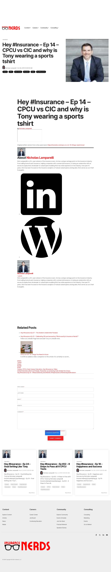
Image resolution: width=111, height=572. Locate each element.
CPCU (11, 72)
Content (27, 28)
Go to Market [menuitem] (87, 524)
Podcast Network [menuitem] (62, 524)
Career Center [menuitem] (34, 514)
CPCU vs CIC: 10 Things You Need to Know (34, 354)
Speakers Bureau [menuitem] (61, 528)
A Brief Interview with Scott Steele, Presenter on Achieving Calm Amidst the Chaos (43, 371)
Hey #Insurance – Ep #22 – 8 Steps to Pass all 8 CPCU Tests (55, 466)
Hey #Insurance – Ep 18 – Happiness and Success (89, 465)
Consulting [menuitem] (87, 514)
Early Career (18, 72)
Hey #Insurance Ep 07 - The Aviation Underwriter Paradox (39, 333)
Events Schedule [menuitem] (61, 518)
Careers (35, 28)
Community (44, 28)
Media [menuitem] (4, 524)
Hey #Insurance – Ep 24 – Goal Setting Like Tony (17, 465)
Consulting (54, 28)
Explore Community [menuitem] (62, 514)
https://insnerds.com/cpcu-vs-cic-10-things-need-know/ (66, 145)
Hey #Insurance (41, 72)
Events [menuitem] (86, 521)
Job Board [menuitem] (33, 518)
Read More (32, 492)
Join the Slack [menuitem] (61, 521)
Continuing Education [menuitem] (36, 521)
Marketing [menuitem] (87, 518)
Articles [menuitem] (4, 518)
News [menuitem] (4, 521)
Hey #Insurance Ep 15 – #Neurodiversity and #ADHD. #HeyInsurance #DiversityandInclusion (46, 372)
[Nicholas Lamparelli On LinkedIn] (41, 214)
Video (33, 72)
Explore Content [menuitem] (7, 514)
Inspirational (23, 484)
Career (5, 72)
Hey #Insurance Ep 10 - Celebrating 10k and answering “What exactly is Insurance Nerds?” (49, 336)
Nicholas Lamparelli (11, 68)
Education (26, 72)
